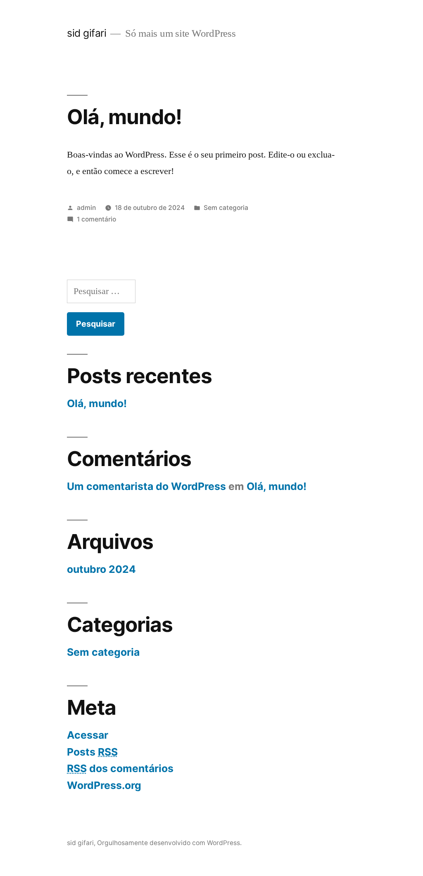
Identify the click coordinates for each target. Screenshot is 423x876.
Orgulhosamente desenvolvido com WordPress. (169, 843)
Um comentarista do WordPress (146, 486)
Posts (92, 752)
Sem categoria (226, 208)
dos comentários (120, 768)
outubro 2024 (101, 569)
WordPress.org (104, 785)
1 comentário (96, 219)
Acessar (87, 735)
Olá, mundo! (124, 116)
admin (86, 208)
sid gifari (86, 33)
